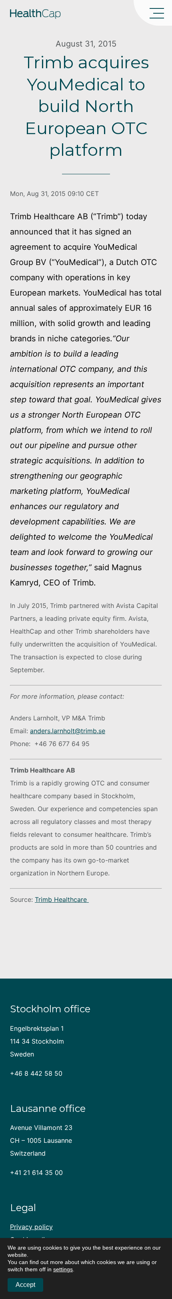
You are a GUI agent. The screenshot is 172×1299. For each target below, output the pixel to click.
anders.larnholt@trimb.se (67, 731)
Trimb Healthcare (62, 899)
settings (63, 1269)
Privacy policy (31, 1227)
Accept (25, 1284)
